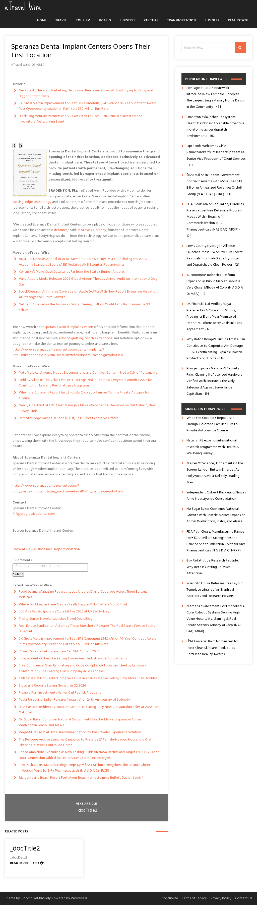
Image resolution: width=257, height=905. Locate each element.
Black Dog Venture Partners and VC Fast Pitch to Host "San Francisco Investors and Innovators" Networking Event (80, 119)
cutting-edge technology (32, 202)
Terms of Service (194, 898)
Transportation (181, 20)
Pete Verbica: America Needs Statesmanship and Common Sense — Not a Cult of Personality (88, 373)
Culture (151, 20)
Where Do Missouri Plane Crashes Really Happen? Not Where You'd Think (73, 604)
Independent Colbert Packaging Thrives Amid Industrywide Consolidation (73, 658)
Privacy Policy (221, 898)
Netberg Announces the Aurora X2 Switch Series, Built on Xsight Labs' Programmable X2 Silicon (84, 307)
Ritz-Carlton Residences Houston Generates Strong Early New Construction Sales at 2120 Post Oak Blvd (89, 709)
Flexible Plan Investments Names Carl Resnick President (60, 693)
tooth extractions (98, 338)
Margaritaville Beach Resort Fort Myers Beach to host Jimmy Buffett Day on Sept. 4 (81, 778)
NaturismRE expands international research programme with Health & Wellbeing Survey (212, 447)
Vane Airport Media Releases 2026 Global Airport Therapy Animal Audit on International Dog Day (88, 281)
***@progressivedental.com (34, 514)
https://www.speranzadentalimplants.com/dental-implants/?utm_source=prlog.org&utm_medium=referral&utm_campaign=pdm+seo (68, 352)
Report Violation (67, 549)
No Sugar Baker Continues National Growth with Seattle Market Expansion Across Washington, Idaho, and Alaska (80, 722)
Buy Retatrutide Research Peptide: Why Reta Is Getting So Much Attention (212, 567)
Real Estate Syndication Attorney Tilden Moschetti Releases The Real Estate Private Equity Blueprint (87, 628)
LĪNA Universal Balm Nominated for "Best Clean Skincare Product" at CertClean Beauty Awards (212, 648)
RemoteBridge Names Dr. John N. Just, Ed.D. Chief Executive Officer (68, 418)
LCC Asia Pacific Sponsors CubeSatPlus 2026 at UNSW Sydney (64, 611)
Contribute (170, 898)
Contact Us (243, 898)
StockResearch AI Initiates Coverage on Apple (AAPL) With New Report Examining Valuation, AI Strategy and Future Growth (88, 294)
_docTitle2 (86, 810)
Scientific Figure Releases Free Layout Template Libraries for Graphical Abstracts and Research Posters (214, 590)
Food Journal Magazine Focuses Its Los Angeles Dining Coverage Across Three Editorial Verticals (83, 594)
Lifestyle (127, 20)
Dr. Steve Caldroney (91, 230)
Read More (19, 863)
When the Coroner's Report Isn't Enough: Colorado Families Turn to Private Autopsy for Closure (84, 395)
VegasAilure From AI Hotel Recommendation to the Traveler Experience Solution (80, 732)
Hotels (105, 20)
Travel (61, 20)
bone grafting (72, 338)
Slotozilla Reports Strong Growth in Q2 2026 (52, 686)
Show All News (24, 549)
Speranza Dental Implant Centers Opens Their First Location (80, 50)
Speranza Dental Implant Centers (68, 327)
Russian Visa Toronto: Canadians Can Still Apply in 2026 (59, 651)
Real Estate (238, 20)
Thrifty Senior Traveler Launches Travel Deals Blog (55, 619)
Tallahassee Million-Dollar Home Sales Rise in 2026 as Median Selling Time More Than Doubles (88, 678)
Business (212, 20)
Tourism (83, 20)
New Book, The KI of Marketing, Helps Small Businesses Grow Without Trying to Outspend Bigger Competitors (86, 93)
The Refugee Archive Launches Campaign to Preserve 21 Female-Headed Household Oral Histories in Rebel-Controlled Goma (85, 742)
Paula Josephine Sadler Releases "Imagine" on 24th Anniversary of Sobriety (74, 700)
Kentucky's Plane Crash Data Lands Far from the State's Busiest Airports (71, 272)
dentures (60, 230)
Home (41, 20)
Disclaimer (44, 549)
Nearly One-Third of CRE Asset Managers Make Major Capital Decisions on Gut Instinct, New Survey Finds (87, 408)
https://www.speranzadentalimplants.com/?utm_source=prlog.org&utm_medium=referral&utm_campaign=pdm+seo (68, 488)
